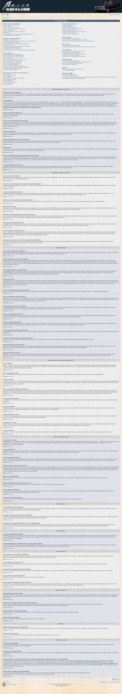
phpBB (77, 209)
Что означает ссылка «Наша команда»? (70, 34)
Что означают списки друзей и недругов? (71, 45)
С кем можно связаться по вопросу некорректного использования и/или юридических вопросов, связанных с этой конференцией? (90, 77)
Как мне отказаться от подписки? (69, 64)
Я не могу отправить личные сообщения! (71, 38)
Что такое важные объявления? (9, 79)
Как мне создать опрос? (8, 58)
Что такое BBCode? (7, 74)
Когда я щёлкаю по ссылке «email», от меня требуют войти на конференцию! (19, 50)
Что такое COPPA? (7, 26)
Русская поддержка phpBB (61, 685)
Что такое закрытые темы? (8, 83)
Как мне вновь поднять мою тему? (10, 69)
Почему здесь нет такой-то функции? (70, 75)
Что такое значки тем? (7, 84)
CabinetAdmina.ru (66, 684)
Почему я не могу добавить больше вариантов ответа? (14, 59)
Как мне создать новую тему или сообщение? (12, 54)
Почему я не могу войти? (8, 30)
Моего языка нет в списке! (8, 44)
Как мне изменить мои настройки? (10, 39)
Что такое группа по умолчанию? (69, 32)
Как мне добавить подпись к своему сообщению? (13, 56)
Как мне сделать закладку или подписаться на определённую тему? (76, 61)
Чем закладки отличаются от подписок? (70, 60)
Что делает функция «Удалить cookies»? (11, 35)
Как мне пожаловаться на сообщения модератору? (14, 65)
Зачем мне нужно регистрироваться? (11, 25)
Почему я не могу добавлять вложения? (11, 63)
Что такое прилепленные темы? (9, 81)
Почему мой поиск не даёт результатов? (70, 52)
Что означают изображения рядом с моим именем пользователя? (17, 46)
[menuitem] (8, 15)
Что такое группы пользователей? (69, 27)
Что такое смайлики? (7, 76)
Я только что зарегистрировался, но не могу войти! (14, 28)
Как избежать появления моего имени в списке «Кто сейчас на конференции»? (19, 41)
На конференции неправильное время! (11, 42)
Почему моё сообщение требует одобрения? (12, 68)
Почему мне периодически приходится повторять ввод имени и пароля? (18, 34)
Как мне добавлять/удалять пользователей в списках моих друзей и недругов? (79, 46)
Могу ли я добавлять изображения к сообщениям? (13, 78)
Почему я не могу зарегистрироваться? (11, 27)
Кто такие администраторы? (68, 25)
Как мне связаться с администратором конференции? (73, 78)
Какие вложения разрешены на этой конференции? (73, 68)
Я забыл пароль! (6, 32)
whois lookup (92, 660)
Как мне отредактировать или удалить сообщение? (14, 55)
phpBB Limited (47, 644)
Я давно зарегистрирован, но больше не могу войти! (14, 31)
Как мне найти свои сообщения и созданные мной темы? (74, 56)
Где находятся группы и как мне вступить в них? (72, 28)
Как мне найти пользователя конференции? (71, 54)
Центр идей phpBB (81, 652)
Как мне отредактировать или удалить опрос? (12, 60)
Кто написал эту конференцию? (69, 74)
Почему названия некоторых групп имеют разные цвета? (74, 31)
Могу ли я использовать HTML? (9, 75)
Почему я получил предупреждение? (11, 64)
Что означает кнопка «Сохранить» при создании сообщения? (16, 67)
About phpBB (27, 646)
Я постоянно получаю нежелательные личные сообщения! (74, 39)
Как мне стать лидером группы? (69, 30)
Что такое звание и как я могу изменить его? (12, 48)
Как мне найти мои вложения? (68, 70)
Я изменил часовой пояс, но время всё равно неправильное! (16, 43)
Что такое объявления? (8, 80)
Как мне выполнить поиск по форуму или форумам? (73, 51)
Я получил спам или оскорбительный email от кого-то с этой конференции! (78, 41)
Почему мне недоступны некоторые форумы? (13, 62)
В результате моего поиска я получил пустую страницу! (74, 53)
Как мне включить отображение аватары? (12, 47)
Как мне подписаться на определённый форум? (72, 63)
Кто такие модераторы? (67, 26)
